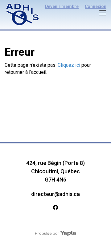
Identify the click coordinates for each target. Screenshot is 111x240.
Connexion (95, 6)
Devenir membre (62, 6)
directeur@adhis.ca (55, 194)
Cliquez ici (69, 65)
